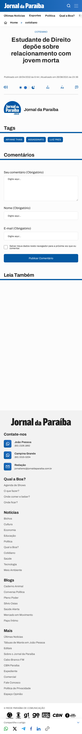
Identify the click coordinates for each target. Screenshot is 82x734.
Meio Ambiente (13, 570)
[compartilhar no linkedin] (38, 729)
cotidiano (31, 22)
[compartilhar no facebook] (31, 729)
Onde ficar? (11, 502)
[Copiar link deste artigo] (47, 729)
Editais (8, 648)
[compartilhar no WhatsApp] (6, 729)
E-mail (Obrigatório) (17, 228)
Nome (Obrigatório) (17, 208)
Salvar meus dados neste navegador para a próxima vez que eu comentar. (43, 247)
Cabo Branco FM (14, 659)
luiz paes (55, 139)
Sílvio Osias (11, 603)
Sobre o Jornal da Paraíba (19, 654)
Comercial (10, 677)
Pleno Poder (11, 598)
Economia (10, 530)
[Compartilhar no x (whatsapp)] (15, 729)
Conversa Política (14, 592)
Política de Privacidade (17, 688)
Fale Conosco (12, 682)
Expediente (10, 671)
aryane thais (14, 139)
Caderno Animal (13, 586)
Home (14, 22)
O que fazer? (11, 491)
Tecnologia (10, 564)
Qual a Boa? (67, 15)
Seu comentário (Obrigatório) (24, 172)
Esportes (35, 15)
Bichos (8, 518)
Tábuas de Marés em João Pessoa (24, 642)
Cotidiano (9, 553)
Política (50, 15)
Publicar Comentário (41, 258)
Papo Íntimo (11, 620)
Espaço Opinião (13, 694)
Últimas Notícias (14, 15)
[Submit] (68, 6)
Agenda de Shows (15, 485)
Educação (10, 536)
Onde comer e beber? (17, 496)
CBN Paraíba (11, 665)
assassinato (36, 139)
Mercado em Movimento (18, 615)
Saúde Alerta (11, 609)
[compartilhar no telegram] (23, 729)
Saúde (8, 558)
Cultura (8, 524)
